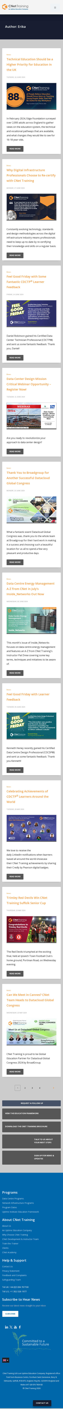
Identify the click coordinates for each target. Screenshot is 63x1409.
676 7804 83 (38, 1384)
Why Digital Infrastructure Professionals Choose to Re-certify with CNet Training (31, 175)
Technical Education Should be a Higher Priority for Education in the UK (30, 64)
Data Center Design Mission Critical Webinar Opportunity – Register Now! (29, 384)
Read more (15, 148)
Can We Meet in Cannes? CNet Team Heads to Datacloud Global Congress (30, 1000)
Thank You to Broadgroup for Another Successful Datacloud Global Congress (28, 478)
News (9, 55)
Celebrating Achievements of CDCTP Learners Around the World (27, 796)
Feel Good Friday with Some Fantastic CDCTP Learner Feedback (26, 282)
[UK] (5, 1360)
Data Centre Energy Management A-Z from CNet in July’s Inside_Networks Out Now (31, 589)
